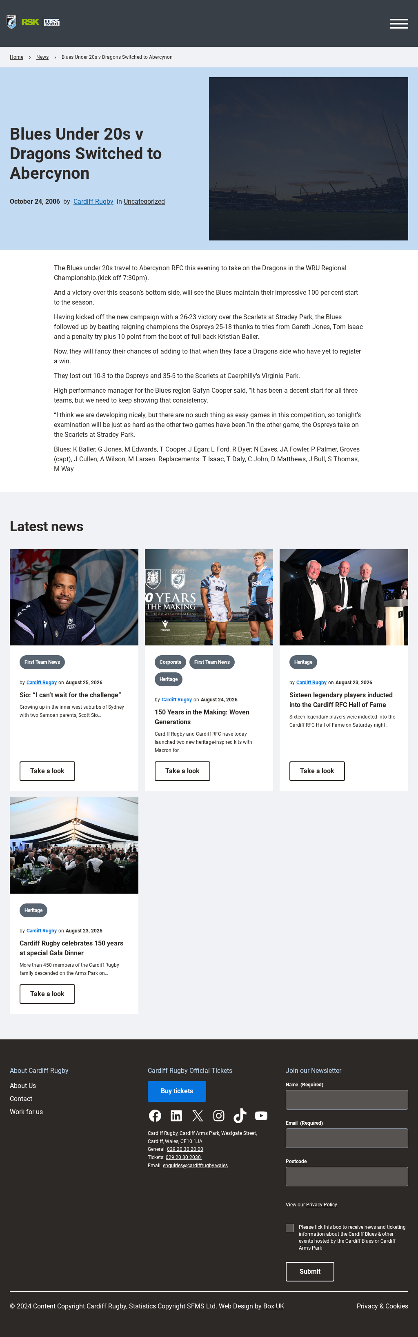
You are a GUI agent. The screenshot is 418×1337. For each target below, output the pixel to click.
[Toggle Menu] (399, 24)
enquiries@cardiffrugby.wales (195, 1165)
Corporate (170, 662)
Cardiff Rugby (93, 201)
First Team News (42, 662)
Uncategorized (144, 201)
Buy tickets (177, 1091)
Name (304, 1085)
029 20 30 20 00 (185, 1149)
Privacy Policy (321, 1205)
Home (16, 57)
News (42, 57)
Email (304, 1123)
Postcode (296, 1161)
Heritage (169, 679)
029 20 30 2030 (184, 1157)
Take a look (52, 774)
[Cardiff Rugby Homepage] (33, 23)
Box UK (273, 1306)
